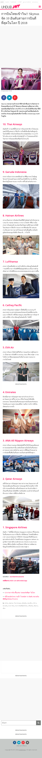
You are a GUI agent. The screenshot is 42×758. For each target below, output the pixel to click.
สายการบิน (11, 606)
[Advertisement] (21, 47)
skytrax (11, 603)
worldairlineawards (17, 577)
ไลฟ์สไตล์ (13, 2)
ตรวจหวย (35, 2)
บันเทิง (7, 2)
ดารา (2, 2)
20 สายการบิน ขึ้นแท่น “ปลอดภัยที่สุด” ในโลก (20, 592)
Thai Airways (17, 603)
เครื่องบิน (30, 606)
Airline (6, 603)
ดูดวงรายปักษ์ (27, 2)
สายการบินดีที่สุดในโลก (21, 606)
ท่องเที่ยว (29, 603)
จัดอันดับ (24, 603)
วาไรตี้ (19, 2)
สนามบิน (5, 606)
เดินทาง (36, 606)
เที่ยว (4, 608)
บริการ (34, 603)
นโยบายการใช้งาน (22, 746)
